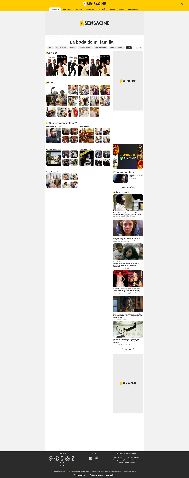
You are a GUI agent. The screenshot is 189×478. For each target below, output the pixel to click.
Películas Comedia (70, 37)
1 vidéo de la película (128, 187)
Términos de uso (84, 471)
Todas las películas (60, 37)
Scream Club (133, 9)
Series (121, 9)
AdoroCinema (132, 460)
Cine (53, 37)
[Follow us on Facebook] (56, 458)
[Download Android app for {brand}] (97, 458)
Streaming (90, 9)
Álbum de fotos (128, 349)
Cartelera (67, 9)
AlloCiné (116, 457)
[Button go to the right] (140, 48)
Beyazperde (117, 460)
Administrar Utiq (108, 471)
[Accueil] (94, 3)
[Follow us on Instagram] (67, 458)
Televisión (102, 9)
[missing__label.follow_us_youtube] (51, 458)
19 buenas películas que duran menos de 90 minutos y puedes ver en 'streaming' (126, 238)
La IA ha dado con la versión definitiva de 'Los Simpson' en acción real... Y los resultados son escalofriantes (127, 315)
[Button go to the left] (137, 48)
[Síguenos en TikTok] (73, 458)
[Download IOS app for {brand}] (91, 458)
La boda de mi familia (82, 37)
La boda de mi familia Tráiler (136, 175)
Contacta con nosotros (73, 471)
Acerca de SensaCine (59, 471)
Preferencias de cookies (129, 471)
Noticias (78, 9)
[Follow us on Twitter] (62, 458)
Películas (55, 9)
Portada (49, 37)
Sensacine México (125, 462)
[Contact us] (62, 464)
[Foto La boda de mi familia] (56, 65)
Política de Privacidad (97, 471)
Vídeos (112, 9)
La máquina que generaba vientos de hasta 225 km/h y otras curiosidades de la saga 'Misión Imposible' (127, 341)
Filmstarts (131, 457)
